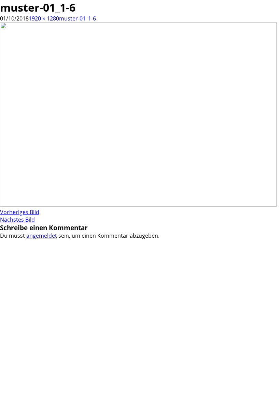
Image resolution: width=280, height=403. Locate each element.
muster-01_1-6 (77, 18)
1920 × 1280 (44, 18)
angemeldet (41, 235)
